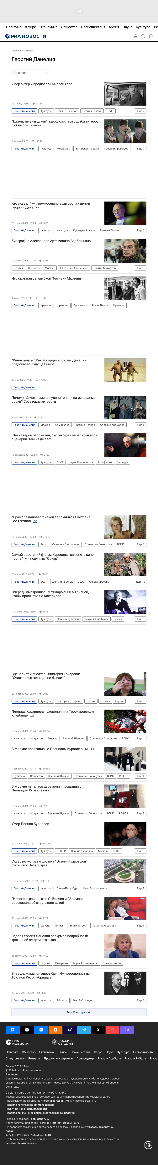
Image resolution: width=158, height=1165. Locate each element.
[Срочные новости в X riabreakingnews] (112, 1030)
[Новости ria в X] (98, 1030)
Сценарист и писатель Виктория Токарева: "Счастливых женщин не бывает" (46, 676)
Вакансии (12, 1074)
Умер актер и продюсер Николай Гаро (42, 84)
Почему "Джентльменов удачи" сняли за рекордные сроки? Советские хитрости (54, 399)
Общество (28, 1052)
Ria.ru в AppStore (109, 1058)
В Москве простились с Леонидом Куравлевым (50, 749)
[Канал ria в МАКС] (13, 1030)
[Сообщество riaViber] (127, 1030)
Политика (12, 1052)
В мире (62, 1052)
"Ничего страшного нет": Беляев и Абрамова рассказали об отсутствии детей (48, 901)
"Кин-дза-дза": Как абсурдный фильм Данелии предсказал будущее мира (49, 362)
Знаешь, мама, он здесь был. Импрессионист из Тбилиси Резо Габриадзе (51, 975)
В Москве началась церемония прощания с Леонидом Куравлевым (47, 788)
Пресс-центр (85, 1058)
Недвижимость (143, 1052)
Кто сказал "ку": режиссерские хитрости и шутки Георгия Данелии (51, 205)
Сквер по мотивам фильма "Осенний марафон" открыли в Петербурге (49, 863)
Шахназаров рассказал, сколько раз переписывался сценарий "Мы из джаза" (54, 437)
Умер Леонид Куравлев (30, 824)
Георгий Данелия (33, 59)
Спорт (98, 1052)
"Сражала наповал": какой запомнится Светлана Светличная (51, 519)
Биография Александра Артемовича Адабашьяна (51, 241)
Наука (109, 1052)
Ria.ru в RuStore (135, 1058)
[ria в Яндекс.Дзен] (27, 1030)
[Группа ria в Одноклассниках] (55, 1030)
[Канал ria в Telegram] (84, 1030)
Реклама (34, 1058)
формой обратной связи (21, 1143)
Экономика (46, 1052)
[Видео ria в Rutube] (70, 1030)
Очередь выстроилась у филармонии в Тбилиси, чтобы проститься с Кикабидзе (50, 594)
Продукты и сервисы (58, 1058)
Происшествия (80, 1052)
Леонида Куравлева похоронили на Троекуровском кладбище (53, 713)
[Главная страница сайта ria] (25, 36)
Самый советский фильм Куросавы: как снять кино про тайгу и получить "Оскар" (53, 556)
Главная (16, 50)
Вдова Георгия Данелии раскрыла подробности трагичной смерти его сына (50, 938)
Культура (123, 1052)
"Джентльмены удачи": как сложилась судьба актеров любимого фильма (55, 123)
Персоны (29, 50)
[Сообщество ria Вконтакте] (41, 1030)
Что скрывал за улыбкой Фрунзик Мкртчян (46, 278)
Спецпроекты (15, 1058)
